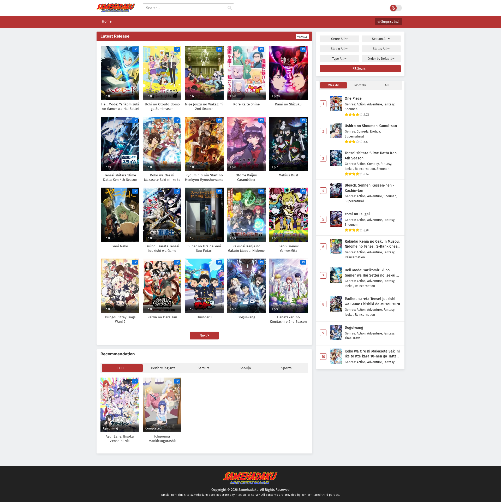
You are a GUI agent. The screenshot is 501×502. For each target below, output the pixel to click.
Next (203, 335)
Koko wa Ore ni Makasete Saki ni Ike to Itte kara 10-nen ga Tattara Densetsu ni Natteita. (372, 354)
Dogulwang (354, 327)
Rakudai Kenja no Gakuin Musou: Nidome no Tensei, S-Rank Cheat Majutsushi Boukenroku (372, 244)
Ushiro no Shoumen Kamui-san (371, 126)
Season (379, 39)
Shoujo (245, 368)
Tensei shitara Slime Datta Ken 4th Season (371, 155)
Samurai (204, 368)
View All (302, 36)
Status (380, 49)
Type (338, 59)
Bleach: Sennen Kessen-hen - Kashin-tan (369, 188)
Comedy (362, 131)
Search (361, 68)
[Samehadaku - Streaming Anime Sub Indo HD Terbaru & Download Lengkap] (116, 9)
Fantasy (389, 104)
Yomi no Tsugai (357, 214)
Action (361, 104)
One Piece (353, 98)
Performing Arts (163, 368)
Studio (338, 49)
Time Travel (353, 338)
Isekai (349, 169)
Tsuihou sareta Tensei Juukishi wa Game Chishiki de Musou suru (372, 301)
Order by (380, 59)
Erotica (375, 131)
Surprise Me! (389, 21)
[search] (230, 8)
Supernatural (354, 136)
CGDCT (122, 368)
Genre (338, 39)
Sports (286, 368)
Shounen (351, 109)
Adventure (374, 104)
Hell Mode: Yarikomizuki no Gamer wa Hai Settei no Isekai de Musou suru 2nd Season (373, 273)
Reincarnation (365, 169)
